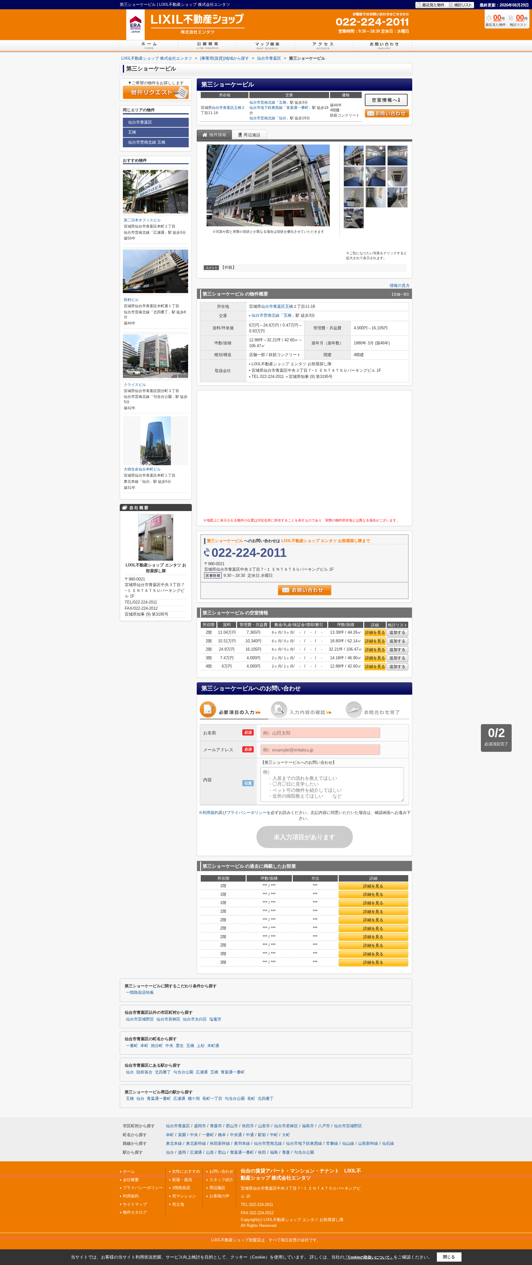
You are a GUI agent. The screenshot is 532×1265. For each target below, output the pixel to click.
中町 (274, 1134)
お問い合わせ (221, 1171)
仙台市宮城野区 (140, 1019)
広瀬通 (202, 1072)
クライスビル (135, 385)
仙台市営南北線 (262, 102)
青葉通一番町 (297, 107)
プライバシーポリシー (247, 812)
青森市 (216, 1126)
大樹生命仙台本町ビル (142, 469)
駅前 (262, 1134)
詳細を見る (375, 632)
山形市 (264, 1126)
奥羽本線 (242, 1143)
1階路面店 (181, 1187)
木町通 (213, 1046)
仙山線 (348, 1143)
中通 (250, 1134)
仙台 (282, 118)
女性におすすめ (186, 1171)
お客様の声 (219, 1196)
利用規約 (211, 812)
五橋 (237, 107)
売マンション (184, 1196)
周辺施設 (217, 1187)
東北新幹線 (196, 1143)
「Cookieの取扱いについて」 (368, 1257)
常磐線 (332, 1143)
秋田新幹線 (220, 1143)
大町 (286, 1134)
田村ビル (131, 300)
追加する (397, 632)
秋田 (262, 1152)
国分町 (157, 1046)
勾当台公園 (183, 1072)
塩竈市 (215, 1019)
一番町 (132, 1046)
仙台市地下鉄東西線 (266, 107)
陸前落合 (144, 1072)
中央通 (236, 1134)
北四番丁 (163, 1072)
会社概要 (131, 1179)
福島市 (308, 1126)
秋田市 (248, 1126)
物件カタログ (135, 1212)
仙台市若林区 (168, 1019)
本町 (144, 1046)
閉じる (449, 1257)
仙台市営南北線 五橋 (146, 142)
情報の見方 (400, 285)
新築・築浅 (182, 1179)
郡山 (222, 1152)
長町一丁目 (212, 1098)
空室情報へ (385, 99)
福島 (274, 1152)
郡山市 (232, 1126)
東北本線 (174, 1143)
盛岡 (182, 1152)
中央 (169, 1046)
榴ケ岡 (194, 1098)
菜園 (182, 1134)
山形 (210, 1152)
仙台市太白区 (195, 1019)
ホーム (129, 1171)
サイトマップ (135, 1204)
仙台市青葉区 (223, 107)
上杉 (201, 1046)
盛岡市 (200, 1126)
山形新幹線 (368, 1143)
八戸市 (324, 1126)
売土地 (178, 1204)
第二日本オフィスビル (142, 220)
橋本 (222, 1134)
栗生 (180, 1046)
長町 (251, 1098)
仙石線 (388, 1143)
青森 (286, 1152)
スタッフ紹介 (221, 1179)
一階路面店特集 (140, 992)
